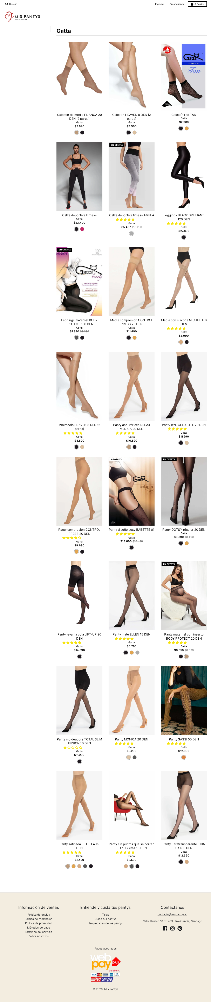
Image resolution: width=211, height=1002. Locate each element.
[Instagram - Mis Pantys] (172, 928)
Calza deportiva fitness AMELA (131, 215)
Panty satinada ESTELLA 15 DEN (79, 846)
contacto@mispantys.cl (172, 914)
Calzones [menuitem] (160, 12)
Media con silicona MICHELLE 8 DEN (184, 322)
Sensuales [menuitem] (196, 12)
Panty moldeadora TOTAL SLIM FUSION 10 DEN (79, 741)
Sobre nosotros (39, 936)
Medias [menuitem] (94, 12)
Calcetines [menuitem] (138, 12)
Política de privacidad (38, 923)
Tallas (105, 914)
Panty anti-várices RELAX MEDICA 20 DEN (131, 427)
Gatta (79, 122)
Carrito (199, 4)
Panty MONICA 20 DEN (131, 739)
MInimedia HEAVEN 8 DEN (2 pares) (79, 427)
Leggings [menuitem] (116, 12)
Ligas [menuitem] (178, 12)
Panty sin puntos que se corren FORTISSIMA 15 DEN (131, 846)
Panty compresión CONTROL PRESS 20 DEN (79, 532)
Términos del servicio (38, 931)
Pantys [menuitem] (74, 12)
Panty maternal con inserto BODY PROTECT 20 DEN (184, 636)
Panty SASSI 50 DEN (184, 739)
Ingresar (159, 4)
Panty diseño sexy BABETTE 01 (131, 530)
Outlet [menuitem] (198, 19)
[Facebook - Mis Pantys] (165, 928)
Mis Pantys (111, 989)
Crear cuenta (177, 4)
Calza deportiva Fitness (79, 215)
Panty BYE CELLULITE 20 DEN (184, 425)
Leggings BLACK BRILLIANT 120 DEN (184, 217)
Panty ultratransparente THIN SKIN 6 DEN (184, 846)
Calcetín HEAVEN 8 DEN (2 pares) (131, 117)
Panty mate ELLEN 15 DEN (131, 634)
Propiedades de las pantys (106, 923)
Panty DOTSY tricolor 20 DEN (183, 530)
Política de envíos (38, 914)
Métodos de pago (38, 927)
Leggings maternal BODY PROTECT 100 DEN (79, 322)
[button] (125, 219)
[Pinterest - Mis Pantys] (179, 928)
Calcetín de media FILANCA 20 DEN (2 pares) (79, 117)
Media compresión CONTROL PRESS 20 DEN (131, 322)
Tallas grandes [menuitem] (175, 19)
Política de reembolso (38, 919)
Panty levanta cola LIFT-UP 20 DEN (79, 636)
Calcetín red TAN (183, 115)
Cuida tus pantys (105, 919)
